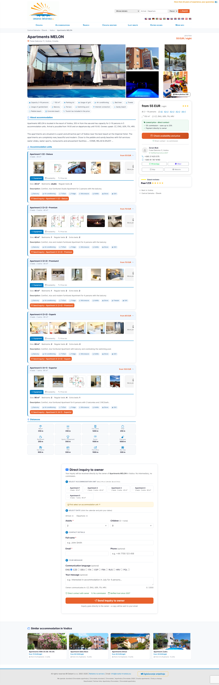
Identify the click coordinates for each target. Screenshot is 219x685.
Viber (179, 164)
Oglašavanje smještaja (154, 674)
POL (125, 569)
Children (119, 520)
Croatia (39, 25)
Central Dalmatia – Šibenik (37, 30)
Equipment (38, 178)
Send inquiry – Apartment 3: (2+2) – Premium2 (53, 305)
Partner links (97, 681)
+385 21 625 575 (152, 156)
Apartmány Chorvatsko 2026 (125, 678)
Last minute (133, 25)
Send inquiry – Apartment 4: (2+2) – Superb (52, 359)
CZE (75, 569)
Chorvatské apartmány (127, 681)
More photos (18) (181, 94)
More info (180, 25)
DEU (82, 569)
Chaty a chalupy (156, 678)
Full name (71, 537)
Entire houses (156, 25)
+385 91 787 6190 (152, 160)
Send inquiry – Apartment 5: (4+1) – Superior (52, 412)
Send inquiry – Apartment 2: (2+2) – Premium (52, 252)
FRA (104, 569)
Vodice (52, 30)
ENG (68, 569)
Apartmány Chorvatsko (110, 681)
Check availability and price (167, 136)
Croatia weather (109, 25)
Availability (51, 178)
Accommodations (62, 25)
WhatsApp (155, 164)
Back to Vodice (147, 190)
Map (153, 169)
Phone (118, 548)
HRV (118, 569)
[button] (165, 181)
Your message (77, 574)
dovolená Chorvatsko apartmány (77, 678)
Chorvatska (110, 678)
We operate (61, 678)
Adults (70, 520)
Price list (63, 178)
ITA (90, 569)
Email (69, 548)
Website (178, 169)
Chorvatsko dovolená (97, 678)
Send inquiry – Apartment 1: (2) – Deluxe (50, 198)
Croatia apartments (142, 678)
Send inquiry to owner (111, 600)
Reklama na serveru (97, 674)
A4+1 (184, 112)
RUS (111, 569)
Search (185, 11)
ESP (96, 569)
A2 (161, 112)
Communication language (82, 565)
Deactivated (88, 681)
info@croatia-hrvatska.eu (121, 674)
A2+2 (166, 112)
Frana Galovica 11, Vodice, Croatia (44, 41)
